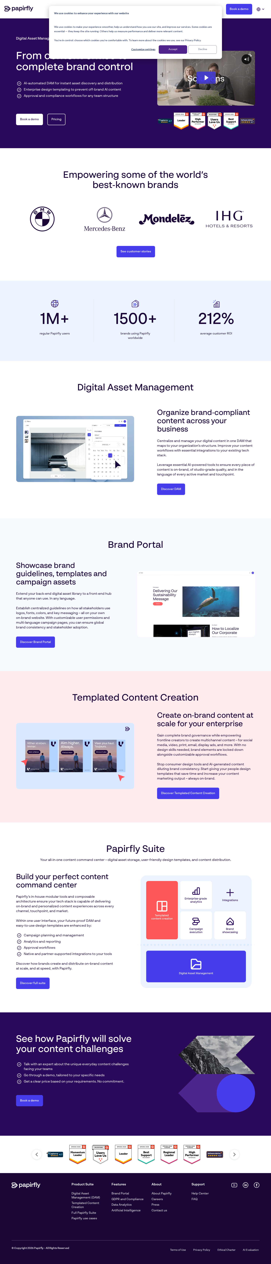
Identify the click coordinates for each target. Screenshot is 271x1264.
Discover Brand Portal (35, 642)
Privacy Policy (201, 1250)
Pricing (56, 119)
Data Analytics (122, 1204)
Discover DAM (171, 489)
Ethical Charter (226, 1250)
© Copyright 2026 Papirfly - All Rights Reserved (40, 1248)
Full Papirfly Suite (84, 1213)
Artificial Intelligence (126, 1210)
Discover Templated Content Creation (188, 793)
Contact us (159, 1210)
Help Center (200, 1193)
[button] (36, 1154)
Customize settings (143, 49)
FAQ (195, 1199)
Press (155, 1204)
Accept (172, 49)
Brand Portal (120, 1193)
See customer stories (136, 251)
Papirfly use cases (84, 1218)
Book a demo (239, 9)
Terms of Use (178, 1250)
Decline (202, 49)
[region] (135, 1154)
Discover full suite (33, 983)
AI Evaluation (251, 1250)
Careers (157, 1199)
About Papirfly (162, 1193)
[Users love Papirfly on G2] (214, 121)
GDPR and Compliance (128, 1199)
